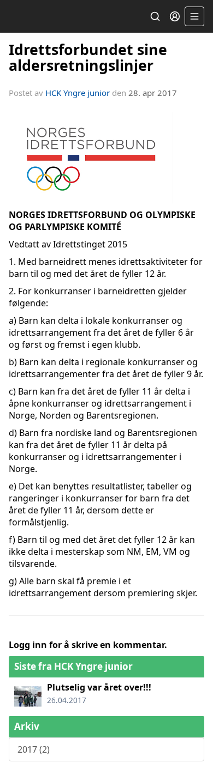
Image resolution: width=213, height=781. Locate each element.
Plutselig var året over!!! (99, 687)
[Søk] (155, 16)
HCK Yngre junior (77, 92)
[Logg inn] (175, 16)
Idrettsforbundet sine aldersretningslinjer (88, 57)
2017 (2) (33, 749)
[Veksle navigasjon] (194, 16)
